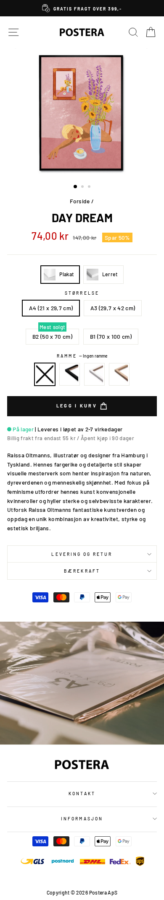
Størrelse (82, 293)
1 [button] (76, 187)
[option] (82, 8)
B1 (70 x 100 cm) (111, 336)
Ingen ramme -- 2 (45, 374)
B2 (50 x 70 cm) (52, 336)
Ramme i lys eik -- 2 (119, 374)
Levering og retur (81, 554)
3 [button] (90, 187)
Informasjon (82, 818)
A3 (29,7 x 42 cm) (112, 307)
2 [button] (83, 187)
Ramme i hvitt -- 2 (95, 374)
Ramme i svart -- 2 (70, 374)
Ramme (82, 355)
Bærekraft (82, 570)
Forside (80, 201)
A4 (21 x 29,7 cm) (51, 307)
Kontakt (82, 793)
